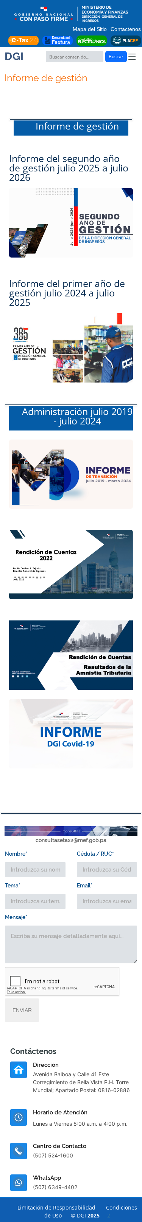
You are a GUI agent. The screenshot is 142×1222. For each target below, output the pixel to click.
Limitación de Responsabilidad (56, 1207)
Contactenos (126, 29)
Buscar (116, 56)
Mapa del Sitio (90, 29)
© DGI (90, 1215)
